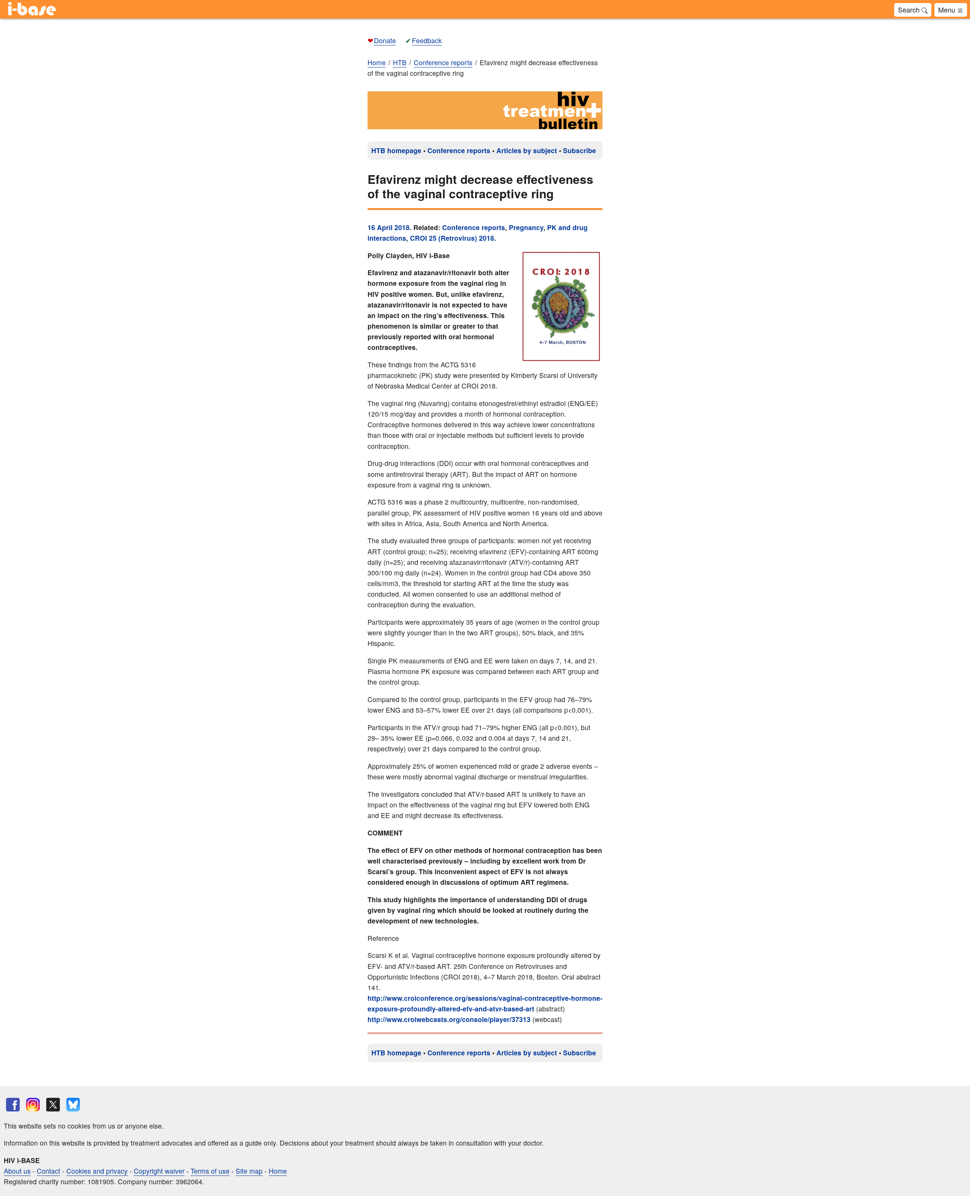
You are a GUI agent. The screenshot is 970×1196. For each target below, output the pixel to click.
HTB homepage (396, 150)
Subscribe (579, 150)
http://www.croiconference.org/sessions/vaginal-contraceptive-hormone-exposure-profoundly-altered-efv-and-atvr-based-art (485, 1003)
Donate (385, 40)
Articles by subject (526, 150)
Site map (249, 1171)
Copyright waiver (159, 1171)
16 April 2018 (389, 227)
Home (377, 62)
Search (910, 9)
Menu (947, 9)
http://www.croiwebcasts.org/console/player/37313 (449, 1019)
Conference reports (458, 150)
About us (17, 1171)
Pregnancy (526, 227)
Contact (48, 1171)
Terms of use (210, 1171)
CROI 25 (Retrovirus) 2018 (452, 238)
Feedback (427, 40)
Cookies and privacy (97, 1171)
